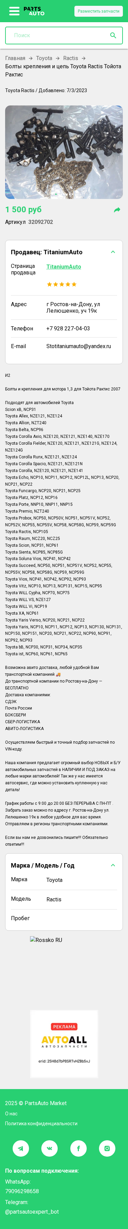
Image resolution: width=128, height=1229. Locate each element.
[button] (64, 252)
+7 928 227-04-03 (68, 328)
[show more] (14, 11)
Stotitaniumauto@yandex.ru (78, 346)
